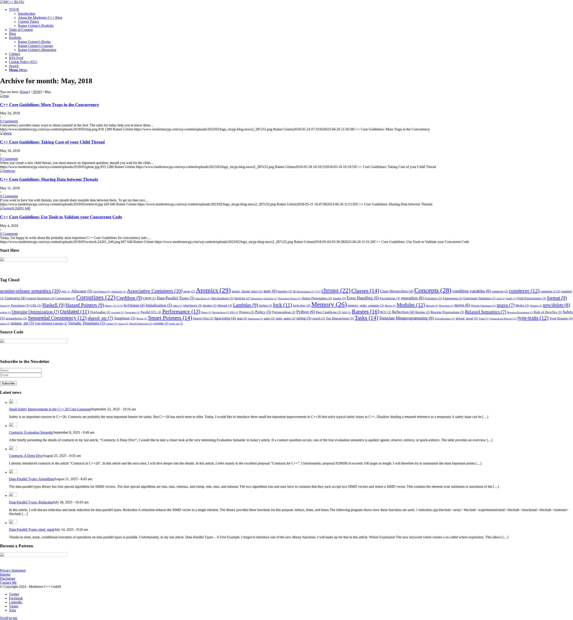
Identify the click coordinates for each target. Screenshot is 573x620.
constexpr (524, 291)
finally (511, 298)
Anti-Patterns (101, 291)
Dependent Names (289, 298)
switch (318, 318)
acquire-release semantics (30, 291)
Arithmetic (118, 291)
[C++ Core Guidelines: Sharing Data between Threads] (7, 171)
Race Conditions (328, 312)
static (269, 318)
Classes (365, 291)
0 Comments (9, 121)
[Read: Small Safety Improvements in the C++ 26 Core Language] (13, 402)
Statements (255, 318)
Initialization (158, 305)
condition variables (471, 291)
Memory (329, 304)
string (303, 318)
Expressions (452, 298)
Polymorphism (283, 312)
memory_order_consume (366, 305)
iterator (210, 305)
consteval (500, 291)
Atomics (213, 290)
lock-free (301, 305)
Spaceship (225, 318)
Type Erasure (561, 318)
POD (234, 312)
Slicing (141, 318)
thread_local (467, 318)
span (242, 318)
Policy (263, 312)
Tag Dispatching (340, 318)
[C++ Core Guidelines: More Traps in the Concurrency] (4, 96)
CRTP (149, 298)
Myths (522, 305)
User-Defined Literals (51, 323)
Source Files (203, 318)
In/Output (134, 305)
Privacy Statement (13, 570)
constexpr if (550, 291)
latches (265, 305)
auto (270, 291)
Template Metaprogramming (406, 318)
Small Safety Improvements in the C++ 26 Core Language (50, 409)
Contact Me (8, 582)
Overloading (100, 312)
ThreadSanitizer (445, 318)
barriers (285, 291)
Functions (20, 305)
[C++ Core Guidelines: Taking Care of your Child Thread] (6, 133)
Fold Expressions (531, 298)
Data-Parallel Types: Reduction (31, 502)
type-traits (533, 318)
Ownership (132, 312)
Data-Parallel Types (176, 298)
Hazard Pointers (84, 305)
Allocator (81, 291)
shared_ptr (100, 317)
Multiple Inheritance (483, 306)
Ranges (365, 311)
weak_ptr (176, 323)
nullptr (5, 312)
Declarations (222, 298)
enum (339, 298)
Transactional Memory (503, 318)
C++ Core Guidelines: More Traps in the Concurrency (49, 104)
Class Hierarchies (396, 291)
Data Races (202, 298)
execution (412, 298)
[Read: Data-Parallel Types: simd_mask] (13, 523)
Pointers (246, 312)
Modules (411, 305)
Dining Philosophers (317, 298)
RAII (346, 312)
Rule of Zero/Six (548, 312)
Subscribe (8, 383)
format (557, 297)
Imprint (5, 574)
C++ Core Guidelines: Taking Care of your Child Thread (52, 142)
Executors (433, 298)
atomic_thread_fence (247, 291)
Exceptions (390, 298)
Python (305, 311)
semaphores (16, 318)
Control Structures (40, 298)
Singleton (124, 318)
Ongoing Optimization (35, 311)
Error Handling (363, 298)
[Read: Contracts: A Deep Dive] (13, 449)
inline (177, 306)
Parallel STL (151, 312)
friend (5, 306)
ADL (65, 291)
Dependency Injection (264, 298)
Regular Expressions (447, 312)
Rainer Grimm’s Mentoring (37, 50)
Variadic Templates (86, 323)
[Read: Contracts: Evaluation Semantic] (13, 426)
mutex (506, 305)
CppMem (129, 297)
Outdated (74, 311)
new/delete (556, 305)
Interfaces (192, 305)
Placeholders (220, 312)
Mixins (390, 306)
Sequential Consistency (57, 318)
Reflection (403, 312)
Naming (536, 306)
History (110, 306)
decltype (242, 298)
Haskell (53, 305)
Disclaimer (7, 578)
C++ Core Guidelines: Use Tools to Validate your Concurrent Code (61, 217)
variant (111, 323)
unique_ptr (22, 323)
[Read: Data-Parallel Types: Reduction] (13, 495)
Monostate (446, 306)
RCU (385, 312)
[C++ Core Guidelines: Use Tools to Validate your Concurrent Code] (15, 208)
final (500, 298)
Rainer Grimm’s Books (34, 42)
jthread (225, 305)
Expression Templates (479, 298)
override (117, 312)
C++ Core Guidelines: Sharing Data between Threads (49, 179)
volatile (161, 323)
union (5, 323)
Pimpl (206, 312)
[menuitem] (291, 18)
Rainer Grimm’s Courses (35, 46)
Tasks (366, 318)
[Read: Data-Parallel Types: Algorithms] (13, 472)
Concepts (432, 290)
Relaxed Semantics (485, 311)
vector (123, 323)
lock (282, 305)
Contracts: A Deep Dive (26, 456)
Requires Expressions (520, 312)
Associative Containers (154, 291)
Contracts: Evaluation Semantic (31, 432)
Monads (432, 306)
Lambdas (245, 305)
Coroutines (95, 297)
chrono (336, 290)
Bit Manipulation (303, 291)
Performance (181, 311)
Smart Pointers (170, 318)
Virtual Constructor (140, 323)
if (120, 306)
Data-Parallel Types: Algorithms (31, 479)
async (189, 291)
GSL (35, 305)
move (462, 305)
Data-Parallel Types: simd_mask (31, 529)
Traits (483, 318)
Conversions (65, 298)
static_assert (285, 318)
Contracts (15, 298)
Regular (422, 312)
